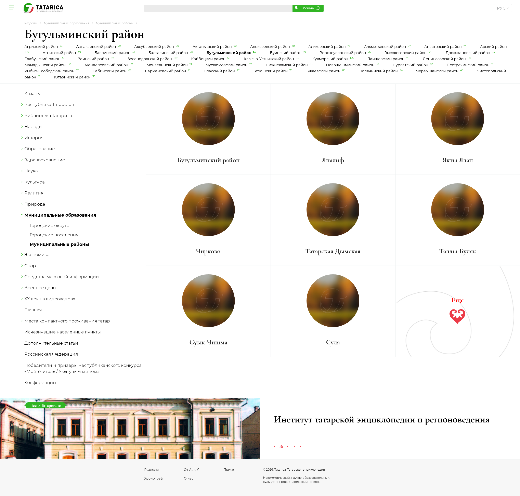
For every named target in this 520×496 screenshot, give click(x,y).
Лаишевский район (388, 59)
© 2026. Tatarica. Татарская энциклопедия (294, 469)
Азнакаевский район (98, 46)
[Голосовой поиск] (296, 8)
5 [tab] (300, 447)
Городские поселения (54, 234)
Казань (32, 93)
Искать (308, 8)
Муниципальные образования (60, 215)
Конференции (40, 382)
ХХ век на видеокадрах (49, 298)
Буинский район (288, 53)
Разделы (151, 470)
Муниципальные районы (59, 244)
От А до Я (192, 470)
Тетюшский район (273, 71)
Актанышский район (215, 46)
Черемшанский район (440, 71)
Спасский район (222, 71)
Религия (33, 192)
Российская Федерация (51, 354)
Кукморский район (333, 59)
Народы (33, 126)
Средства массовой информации (61, 276)
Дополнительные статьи (51, 343)
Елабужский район (44, 59)
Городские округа (49, 225)
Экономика (36, 254)
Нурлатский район (413, 65)
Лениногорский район (447, 59)
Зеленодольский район (153, 59)
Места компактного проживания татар (67, 320)
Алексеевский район (272, 46)
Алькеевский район (329, 46)
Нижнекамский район (289, 65)
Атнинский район (62, 53)
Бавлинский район (114, 53)
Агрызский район (43, 46)
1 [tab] (274, 447)
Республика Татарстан (49, 104)
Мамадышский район (48, 65)
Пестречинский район (470, 65)
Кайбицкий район (211, 59)
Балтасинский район (171, 53)
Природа (34, 204)
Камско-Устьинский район (271, 59)
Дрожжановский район (470, 53)
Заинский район (96, 59)
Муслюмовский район (229, 65)
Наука (31, 170)
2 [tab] (281, 447)
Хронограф (153, 478)
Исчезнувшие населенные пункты (62, 331)
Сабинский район (112, 71)
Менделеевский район (109, 65)
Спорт (31, 265)
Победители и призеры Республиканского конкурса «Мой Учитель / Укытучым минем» (83, 368)
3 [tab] (287, 447)
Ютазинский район (74, 77)
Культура (34, 182)
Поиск (228, 470)
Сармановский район (168, 71)
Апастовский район (445, 46)
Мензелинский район (169, 65)
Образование (39, 148)
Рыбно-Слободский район (52, 71)
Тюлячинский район (381, 71)
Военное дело (40, 287)
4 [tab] (294, 447)
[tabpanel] (260, 428)
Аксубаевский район (157, 46)
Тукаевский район (326, 71)
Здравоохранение (44, 159)
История (34, 137)
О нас (188, 478)
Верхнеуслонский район (345, 53)
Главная (33, 309)
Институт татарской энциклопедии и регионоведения (382, 419)
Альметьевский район (387, 46)
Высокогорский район (408, 53)
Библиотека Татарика (48, 115)
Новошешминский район (353, 65)
